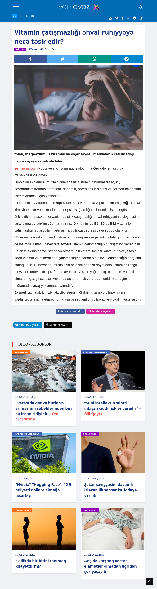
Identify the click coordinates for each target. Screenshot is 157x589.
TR (32, 16)
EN (26, 16)
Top (149, 581)
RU (20, 16)
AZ (14, 16)
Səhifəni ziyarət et (69, 313)
